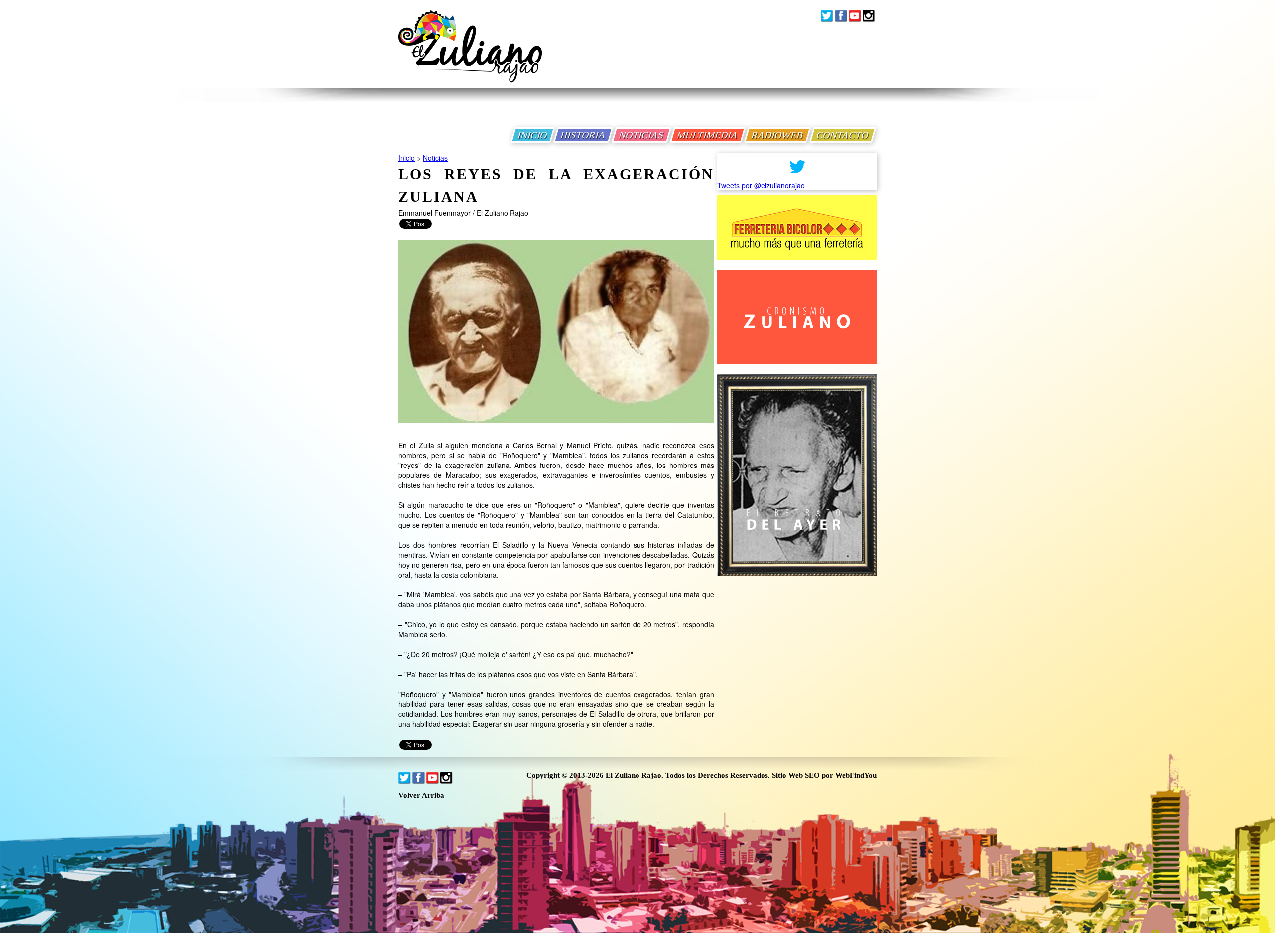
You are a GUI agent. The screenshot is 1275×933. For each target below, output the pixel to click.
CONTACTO (842, 135)
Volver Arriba (421, 795)
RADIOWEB (777, 135)
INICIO (532, 135)
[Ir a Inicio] (470, 54)
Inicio (406, 158)
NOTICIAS (641, 135)
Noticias (435, 158)
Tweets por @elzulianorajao (761, 185)
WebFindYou (856, 775)
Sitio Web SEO (796, 775)
